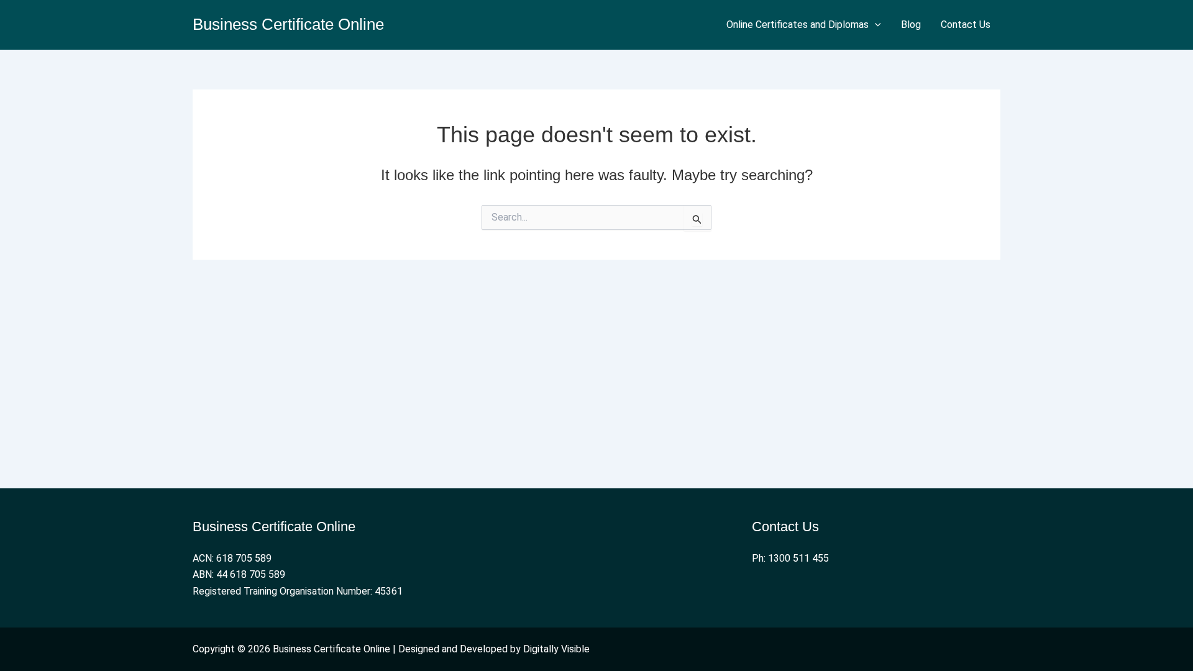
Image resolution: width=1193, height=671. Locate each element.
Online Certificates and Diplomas (797, 24)
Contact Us (965, 24)
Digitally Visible (556, 649)
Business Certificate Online (288, 24)
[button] (875, 25)
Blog (911, 24)
